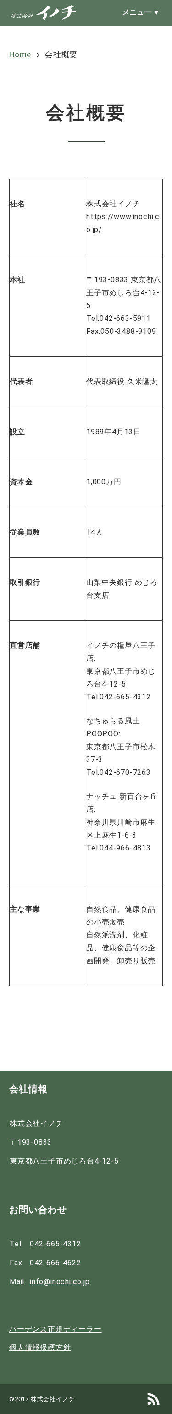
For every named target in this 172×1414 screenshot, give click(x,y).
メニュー (141, 13)
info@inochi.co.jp (60, 1281)
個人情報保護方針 (40, 1348)
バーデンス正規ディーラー (55, 1330)
